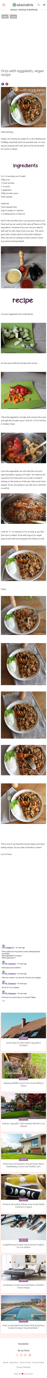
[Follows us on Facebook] (17, 1355)
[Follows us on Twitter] (30, 1355)
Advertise (14, 1362)
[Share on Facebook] (3, 84)
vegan (5, 17)
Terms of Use (25, 1362)
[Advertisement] (23, 44)
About (5, 1362)
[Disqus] (23, 909)
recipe (13, 17)
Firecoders (29, 1374)
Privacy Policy (38, 1362)
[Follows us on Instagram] (25, 1355)
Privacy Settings (23, 1367)
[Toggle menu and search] (3, 5)
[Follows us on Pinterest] (21, 1355)
